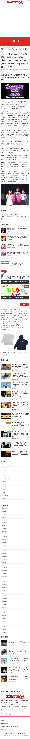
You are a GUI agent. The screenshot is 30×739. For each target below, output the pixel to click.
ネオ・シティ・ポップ (17, 323)
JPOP (7, 313)
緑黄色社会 (3, 329)
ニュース (4, 486)
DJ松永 (15, 311)
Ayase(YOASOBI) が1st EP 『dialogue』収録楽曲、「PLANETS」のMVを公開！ (20, 375)
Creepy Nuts (10, 311)
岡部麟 (22, 264)
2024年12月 (4, 565)
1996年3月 (4, 626)
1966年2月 (4, 632)
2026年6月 (4, 514)
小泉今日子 (13, 327)
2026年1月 (4, 528)
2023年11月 (4, 601)
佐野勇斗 (13, 325)
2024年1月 (4, 596)
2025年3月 (4, 556)
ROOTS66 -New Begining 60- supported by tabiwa (12, 472)
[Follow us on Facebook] (2, 714)
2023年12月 (4, 598)
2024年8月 (4, 576)
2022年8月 (4, 618)
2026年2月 (4, 525)
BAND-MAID (19, 309)
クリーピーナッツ (4, 321)
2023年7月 (4, 612)
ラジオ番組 (5, 495)
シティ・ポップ (14, 321)
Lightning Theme (15, 735)
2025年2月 (4, 559)
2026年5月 (4, 517)
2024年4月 (4, 587)
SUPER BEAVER (24, 313)
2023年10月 (4, 604)
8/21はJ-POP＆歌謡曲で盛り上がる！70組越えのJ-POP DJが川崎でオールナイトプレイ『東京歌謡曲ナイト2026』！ (18, 238)
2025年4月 (4, 553)
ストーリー (4, 475)
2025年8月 (4, 542)
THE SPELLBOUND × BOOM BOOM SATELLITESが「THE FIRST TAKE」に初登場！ (19, 444)
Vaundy (18, 315)
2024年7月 (4, 579)
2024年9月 (4, 573)
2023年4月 (4, 615)
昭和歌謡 (12, 265)
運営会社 (3, 720)
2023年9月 (4, 607)
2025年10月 (4, 536)
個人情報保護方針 (5, 723)
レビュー (5, 484)
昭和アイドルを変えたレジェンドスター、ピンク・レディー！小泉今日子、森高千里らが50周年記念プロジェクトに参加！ (18, 246)
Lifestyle (5, 470)
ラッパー (9, 325)
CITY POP (4, 311)
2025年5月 (4, 550)
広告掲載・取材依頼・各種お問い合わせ (9, 726)
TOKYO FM (13, 315)
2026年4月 (4, 520)
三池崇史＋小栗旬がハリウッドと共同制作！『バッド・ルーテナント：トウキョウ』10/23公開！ (18, 678)
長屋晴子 (8, 329)
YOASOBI (23, 315)
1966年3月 (4, 629)
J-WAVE (3, 313)
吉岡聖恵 (3, 327)
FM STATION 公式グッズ (7, 465)
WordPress (8, 735)
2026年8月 (4, 508)
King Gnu (16, 313)
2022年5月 (4, 624)
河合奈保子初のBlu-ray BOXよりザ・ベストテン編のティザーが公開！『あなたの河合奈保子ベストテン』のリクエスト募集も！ (17, 254)
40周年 (5, 309)
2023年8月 (4, 610)
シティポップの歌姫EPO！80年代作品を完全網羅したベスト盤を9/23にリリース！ (20, 384)
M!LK (19, 313)
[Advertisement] (15, 21)
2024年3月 (4, 590)
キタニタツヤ (20, 319)
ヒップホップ (4, 325)
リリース (11, 261)
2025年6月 (4, 548)
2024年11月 (4, 567)
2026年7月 (4, 511)
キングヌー (26, 319)
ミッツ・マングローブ (15, 264)
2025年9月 (4, 539)
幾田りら (18, 327)
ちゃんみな (14, 317)
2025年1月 (4, 562)
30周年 (2, 309)
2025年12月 (4, 531)
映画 (4, 501)
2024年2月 (4, 593)
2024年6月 (4, 581)
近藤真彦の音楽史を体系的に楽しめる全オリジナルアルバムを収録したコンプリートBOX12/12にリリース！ (18, 230)
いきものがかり (7, 317)
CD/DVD (5, 467)
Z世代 (2, 317)
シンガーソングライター (6, 323)
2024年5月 (4, 584)
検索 (24, 304)
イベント (5, 489)
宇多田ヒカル (8, 327)
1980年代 (10, 309)
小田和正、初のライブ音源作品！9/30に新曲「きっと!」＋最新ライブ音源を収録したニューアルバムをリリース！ (18, 669)
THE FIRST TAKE (5, 315)
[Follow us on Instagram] (9, 714)
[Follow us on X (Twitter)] (6, 714)
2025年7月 (4, 545)
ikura (22, 311)
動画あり (20, 325)
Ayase (15, 309)
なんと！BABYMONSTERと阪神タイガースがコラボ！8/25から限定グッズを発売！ (20, 415)
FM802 (18, 311)
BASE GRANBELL (14, 263)
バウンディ (24, 323)
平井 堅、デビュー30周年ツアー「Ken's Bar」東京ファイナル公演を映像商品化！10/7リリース (20, 453)
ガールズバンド (13, 319)
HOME (2, 718)
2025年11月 (4, 534)
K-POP (11, 313)
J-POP (25, 311)
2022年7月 (4, 621)
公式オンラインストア (5, 729)
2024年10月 (4, 570)
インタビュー (6, 478)
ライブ (4, 492)
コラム (4, 481)
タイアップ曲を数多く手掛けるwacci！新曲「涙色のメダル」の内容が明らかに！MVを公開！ (20, 424)
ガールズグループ (4, 319)
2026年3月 (4, 522)
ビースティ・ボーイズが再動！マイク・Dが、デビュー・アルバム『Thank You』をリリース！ (20, 366)
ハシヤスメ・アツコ (22, 263)
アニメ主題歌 (19, 317)
